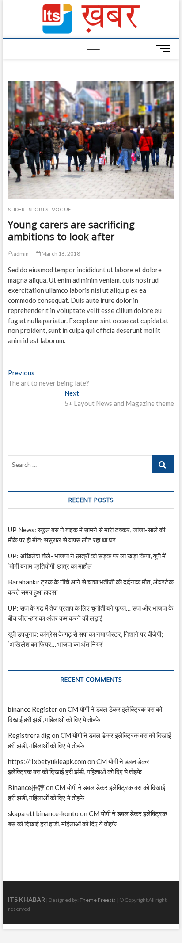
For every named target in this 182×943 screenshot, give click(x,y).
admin (20, 253)
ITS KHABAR (26, 899)
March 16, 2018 (60, 253)
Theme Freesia (98, 900)
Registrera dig (29, 735)
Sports (38, 209)
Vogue (61, 209)
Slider (16, 209)
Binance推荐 (26, 787)
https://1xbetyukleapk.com (47, 761)
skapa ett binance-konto (43, 813)
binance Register (32, 709)
